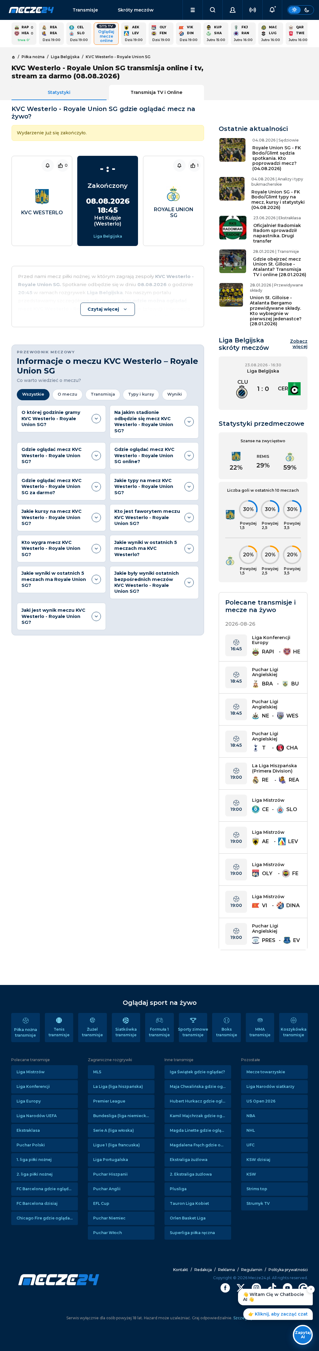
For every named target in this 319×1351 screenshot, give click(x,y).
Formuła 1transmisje (159, 1032)
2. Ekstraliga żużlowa (191, 1174)
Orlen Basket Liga (188, 1218)
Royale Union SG (173, 212)
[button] (192, 10)
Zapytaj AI (303, 1334)
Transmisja (103, 394)
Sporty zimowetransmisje (193, 1032)
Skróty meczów (136, 10)
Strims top (256, 1188)
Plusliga (178, 1188)
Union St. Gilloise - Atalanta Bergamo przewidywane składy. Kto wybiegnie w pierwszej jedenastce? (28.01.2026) (276, 311)
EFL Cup (101, 1203)
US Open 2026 (260, 1101)
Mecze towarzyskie (265, 1072)
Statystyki (59, 92)
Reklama (226, 1269)
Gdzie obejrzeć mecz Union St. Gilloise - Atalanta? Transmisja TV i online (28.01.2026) (279, 266)
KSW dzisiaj (258, 1159)
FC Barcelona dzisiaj (37, 1203)
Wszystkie (33, 394)
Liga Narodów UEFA (37, 1115)
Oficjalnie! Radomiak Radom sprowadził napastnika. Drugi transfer (277, 233)
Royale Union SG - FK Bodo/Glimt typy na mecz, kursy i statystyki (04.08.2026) (278, 199)
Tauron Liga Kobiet (189, 1203)
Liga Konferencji (33, 1086)
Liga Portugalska (110, 1159)
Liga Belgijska (107, 236)
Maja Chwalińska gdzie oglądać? (200, 1086)
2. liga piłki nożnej (35, 1174)
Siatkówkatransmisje (126, 1032)
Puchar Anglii (107, 1188)
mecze (31, 10)
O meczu (67, 394)
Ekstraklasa (28, 1130)
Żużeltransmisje (92, 1032)
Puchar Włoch (107, 1232)
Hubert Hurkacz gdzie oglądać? (200, 1101)
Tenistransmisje (59, 1032)
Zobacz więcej (298, 344)
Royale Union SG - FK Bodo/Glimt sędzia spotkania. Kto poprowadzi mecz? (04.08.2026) (276, 158)
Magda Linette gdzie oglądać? (200, 1130)
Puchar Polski (31, 1145)
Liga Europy (29, 1101)
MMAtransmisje (260, 1032)
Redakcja (203, 1269)
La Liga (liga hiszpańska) (118, 1086)
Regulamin (251, 1269)
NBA (250, 1115)
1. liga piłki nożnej (34, 1159)
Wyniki (174, 394)
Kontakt (180, 1269)
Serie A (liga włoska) (113, 1130)
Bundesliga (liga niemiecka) (121, 1115)
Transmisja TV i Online (156, 92)
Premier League (109, 1101)
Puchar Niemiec (109, 1218)
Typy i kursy (141, 394)
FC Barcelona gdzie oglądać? (46, 1188)
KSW (251, 1174)
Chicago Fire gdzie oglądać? (45, 1218)
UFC (250, 1145)
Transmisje (85, 10)
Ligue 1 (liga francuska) (116, 1145)
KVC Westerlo (42, 213)
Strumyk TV (258, 1203)
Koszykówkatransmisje (294, 1032)
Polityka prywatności (288, 1269)
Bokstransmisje (226, 1032)
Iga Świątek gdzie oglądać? (197, 1072)
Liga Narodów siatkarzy (270, 1086)
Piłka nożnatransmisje (25, 1032)
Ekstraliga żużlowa (188, 1159)
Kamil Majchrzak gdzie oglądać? (200, 1115)
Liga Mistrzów (31, 1072)
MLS (97, 1072)
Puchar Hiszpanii (110, 1174)
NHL (250, 1130)
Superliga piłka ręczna (192, 1232)
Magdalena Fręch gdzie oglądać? (200, 1145)
